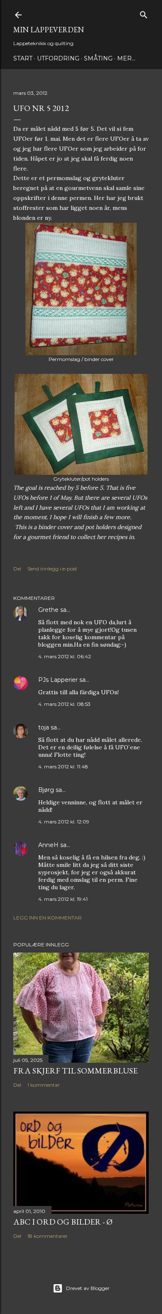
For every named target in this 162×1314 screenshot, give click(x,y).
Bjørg (46, 790)
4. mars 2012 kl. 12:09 (63, 821)
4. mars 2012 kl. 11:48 (63, 766)
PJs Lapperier (58, 679)
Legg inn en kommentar (47, 918)
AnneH (48, 845)
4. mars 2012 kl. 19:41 (63, 899)
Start (22, 58)
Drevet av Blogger (88, 1288)
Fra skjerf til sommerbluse (75, 1070)
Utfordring (58, 58)
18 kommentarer (47, 1236)
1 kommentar (43, 1085)
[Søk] (144, 13)
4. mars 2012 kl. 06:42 (64, 656)
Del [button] (17, 569)
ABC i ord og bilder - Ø (63, 1221)
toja (43, 727)
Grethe (48, 610)
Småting (98, 58)
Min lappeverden (48, 29)
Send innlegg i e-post (52, 569)
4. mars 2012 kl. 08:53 (64, 704)
